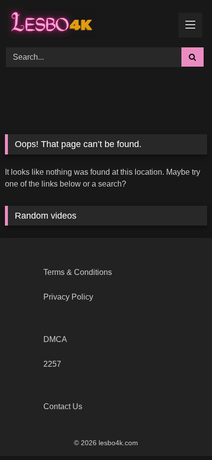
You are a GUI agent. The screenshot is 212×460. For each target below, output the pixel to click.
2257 (52, 364)
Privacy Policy (68, 297)
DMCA (55, 339)
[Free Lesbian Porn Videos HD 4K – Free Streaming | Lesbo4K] (54, 22)
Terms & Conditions (77, 272)
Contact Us (62, 406)
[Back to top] (181, 430)
